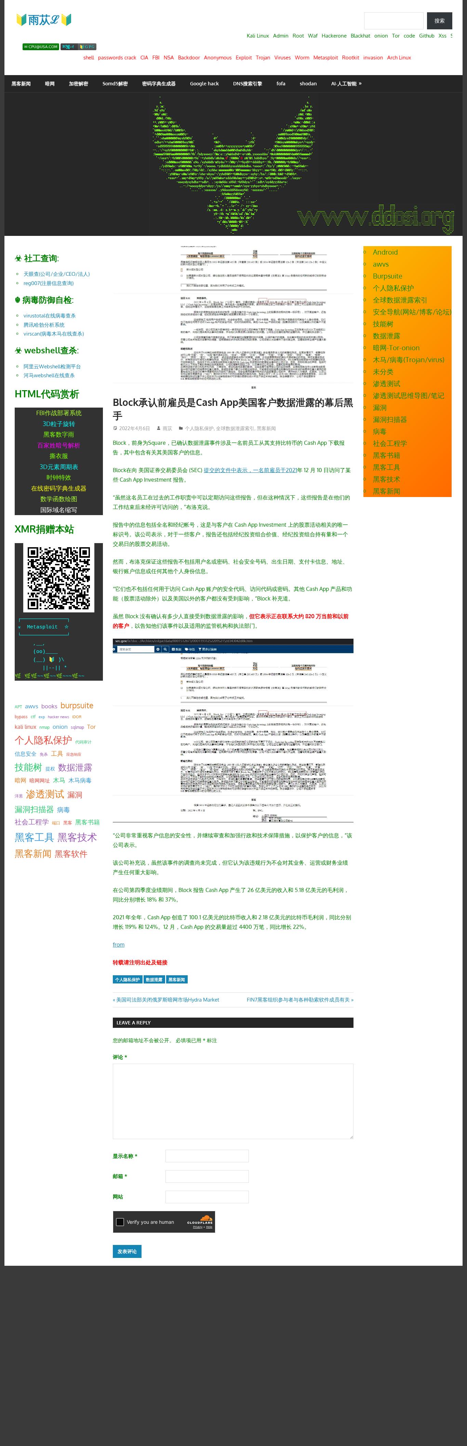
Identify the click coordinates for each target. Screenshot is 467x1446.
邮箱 (120, 1176)
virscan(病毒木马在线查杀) (54, 333)
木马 (59, 780)
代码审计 (83, 742)
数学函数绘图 (58, 498)
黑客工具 (34, 837)
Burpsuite (387, 275)
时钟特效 (58, 477)
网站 (118, 1196)
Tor (91, 726)
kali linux (25, 726)
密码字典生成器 (159, 83)
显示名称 (125, 1156)
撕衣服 (59, 455)
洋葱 (19, 795)
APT (18, 706)
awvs (31, 706)
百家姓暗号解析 (58, 445)
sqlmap (77, 727)
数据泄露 (154, 979)
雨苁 (167, 428)
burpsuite (77, 705)
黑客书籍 (87, 822)
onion (60, 726)
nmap (44, 727)
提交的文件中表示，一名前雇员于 (245, 470)
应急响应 (73, 754)
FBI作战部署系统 (59, 412)
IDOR (76, 716)
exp (42, 716)
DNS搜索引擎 (247, 83)
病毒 (63, 809)
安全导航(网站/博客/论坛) (412, 311)
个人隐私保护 (199, 428)
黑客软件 (71, 853)
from (118, 944)
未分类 (383, 371)
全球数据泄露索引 (235, 428)
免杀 (44, 754)
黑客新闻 (21, 83)
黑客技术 (77, 837)
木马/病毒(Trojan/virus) (408, 359)
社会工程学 (32, 822)
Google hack (204, 83)
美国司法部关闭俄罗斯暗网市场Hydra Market (167, 999)
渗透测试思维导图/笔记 (408, 395)
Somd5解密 (115, 83)
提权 (50, 768)
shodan (308, 83)
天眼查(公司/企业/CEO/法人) (57, 274)
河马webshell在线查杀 (49, 375)
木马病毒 (80, 780)
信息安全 (26, 753)
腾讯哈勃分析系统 (44, 325)
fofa (281, 83)
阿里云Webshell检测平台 (52, 366)
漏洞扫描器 (34, 809)
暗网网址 (39, 780)
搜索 (440, 20)
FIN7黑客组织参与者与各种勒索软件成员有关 (298, 999)
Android (385, 251)
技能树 (28, 766)
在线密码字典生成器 (58, 488)
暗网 (50, 83)
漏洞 (74, 794)
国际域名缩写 (58, 509)
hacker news (58, 716)
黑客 (67, 822)
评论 (120, 1057)
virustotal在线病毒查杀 (50, 315)
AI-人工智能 (344, 83)
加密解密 (78, 83)
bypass (21, 716)
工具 (57, 753)
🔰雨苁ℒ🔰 (44, 19)
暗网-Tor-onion (396, 347)
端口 (56, 822)
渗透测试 (45, 794)
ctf (33, 716)
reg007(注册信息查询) (49, 283)
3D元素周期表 (59, 466)
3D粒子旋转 (59, 423)
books (49, 706)
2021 (291, 470)
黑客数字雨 (58, 434)
